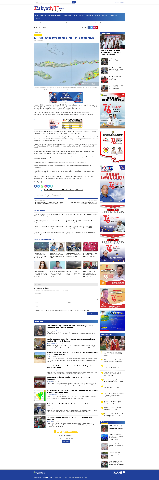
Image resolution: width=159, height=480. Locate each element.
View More (66, 441)
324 (66, 431)
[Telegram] (48, 186)
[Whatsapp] (42, 186)
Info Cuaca (38, 35)
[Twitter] (91, 27)
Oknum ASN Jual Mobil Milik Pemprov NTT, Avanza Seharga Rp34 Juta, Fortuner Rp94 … (114, 395)
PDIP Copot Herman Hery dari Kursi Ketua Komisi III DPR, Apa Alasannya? (116, 87)
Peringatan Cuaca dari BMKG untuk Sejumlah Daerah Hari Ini (81, 215)
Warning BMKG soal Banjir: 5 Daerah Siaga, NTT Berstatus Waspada (79, 221)
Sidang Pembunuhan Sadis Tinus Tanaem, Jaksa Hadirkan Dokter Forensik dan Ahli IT (112, 374)
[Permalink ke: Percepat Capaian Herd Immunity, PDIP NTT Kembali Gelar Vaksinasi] (40, 422)
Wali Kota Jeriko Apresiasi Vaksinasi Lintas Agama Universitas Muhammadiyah (116, 463)
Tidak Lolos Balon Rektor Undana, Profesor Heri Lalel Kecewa (116, 445)
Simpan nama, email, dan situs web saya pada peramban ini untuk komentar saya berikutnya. (62, 310)
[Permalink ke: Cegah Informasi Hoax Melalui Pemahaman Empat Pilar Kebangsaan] (40, 382)
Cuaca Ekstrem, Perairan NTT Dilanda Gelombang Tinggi (80, 233)
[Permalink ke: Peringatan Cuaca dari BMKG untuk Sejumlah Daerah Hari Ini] (73, 265)
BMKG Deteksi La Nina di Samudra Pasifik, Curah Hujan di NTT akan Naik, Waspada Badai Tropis (49, 202)
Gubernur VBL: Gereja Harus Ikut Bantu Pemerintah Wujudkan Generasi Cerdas (89, 274)
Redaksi (65, 477)
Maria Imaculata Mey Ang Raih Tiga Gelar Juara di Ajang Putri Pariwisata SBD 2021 (113, 353)
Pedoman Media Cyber (81, 477)
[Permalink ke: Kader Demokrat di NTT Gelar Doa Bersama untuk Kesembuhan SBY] (73, 247)
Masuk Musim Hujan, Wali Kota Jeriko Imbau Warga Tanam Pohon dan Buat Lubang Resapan (70, 327)
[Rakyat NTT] (49, 8)
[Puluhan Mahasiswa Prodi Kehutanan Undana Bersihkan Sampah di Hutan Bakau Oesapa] (53, 361)
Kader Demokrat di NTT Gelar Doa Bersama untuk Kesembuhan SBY (73, 254)
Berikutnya (73, 431)
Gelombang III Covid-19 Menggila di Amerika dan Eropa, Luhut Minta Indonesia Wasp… (113, 415)
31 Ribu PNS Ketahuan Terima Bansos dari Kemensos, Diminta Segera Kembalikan (113, 387)
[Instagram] (94, 27)
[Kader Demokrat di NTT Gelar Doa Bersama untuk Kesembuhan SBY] (89, 411)
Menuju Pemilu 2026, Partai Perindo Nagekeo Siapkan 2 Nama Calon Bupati (111, 52)
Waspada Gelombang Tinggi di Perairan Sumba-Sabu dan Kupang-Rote (49, 233)
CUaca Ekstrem (40, 195)
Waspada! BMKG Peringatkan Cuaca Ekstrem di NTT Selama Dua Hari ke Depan (49, 215)
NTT (49, 195)
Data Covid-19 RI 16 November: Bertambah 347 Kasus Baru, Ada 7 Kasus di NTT (40, 274)
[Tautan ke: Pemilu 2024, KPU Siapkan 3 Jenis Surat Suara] (104, 61)
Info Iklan (71, 477)
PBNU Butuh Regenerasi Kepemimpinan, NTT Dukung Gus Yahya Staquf (57, 274)
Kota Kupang (40, 40)
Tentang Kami (57, 477)
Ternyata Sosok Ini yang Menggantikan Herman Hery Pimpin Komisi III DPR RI (116, 78)
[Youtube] (96, 27)
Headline (49, 330)
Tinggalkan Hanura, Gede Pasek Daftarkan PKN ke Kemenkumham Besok (83, 202)
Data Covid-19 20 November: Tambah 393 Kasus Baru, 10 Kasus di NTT (57, 255)
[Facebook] (89, 27)
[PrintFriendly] (51, 186)
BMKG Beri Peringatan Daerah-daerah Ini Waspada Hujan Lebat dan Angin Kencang (48, 227)
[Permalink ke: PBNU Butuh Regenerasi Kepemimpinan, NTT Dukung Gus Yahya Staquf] (57, 265)
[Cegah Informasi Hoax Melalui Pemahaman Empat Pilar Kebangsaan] (93, 385)
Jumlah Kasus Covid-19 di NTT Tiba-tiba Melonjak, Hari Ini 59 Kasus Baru (90, 254)
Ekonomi (49, 343)
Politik (54, 408)
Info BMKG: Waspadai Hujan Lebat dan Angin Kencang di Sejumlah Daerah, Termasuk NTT (79, 227)
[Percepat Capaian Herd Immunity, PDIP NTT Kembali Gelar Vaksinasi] (64, 426)
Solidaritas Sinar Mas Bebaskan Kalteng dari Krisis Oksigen (116, 454)
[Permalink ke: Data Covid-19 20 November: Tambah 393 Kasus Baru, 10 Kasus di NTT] (57, 247)
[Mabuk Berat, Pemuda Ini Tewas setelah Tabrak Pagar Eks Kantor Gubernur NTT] (84, 373)
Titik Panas (56, 195)
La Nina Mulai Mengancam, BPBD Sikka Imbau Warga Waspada (47, 221)
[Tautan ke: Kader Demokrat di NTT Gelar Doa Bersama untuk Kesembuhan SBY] (104, 70)
